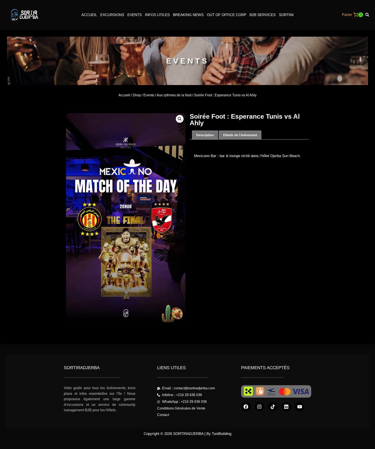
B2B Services (263, 15)
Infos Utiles (157, 15)
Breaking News (188, 15)
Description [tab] (205, 135)
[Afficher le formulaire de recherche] (368, 15)
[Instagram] (259, 406)
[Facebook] (246, 406)
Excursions (112, 15)
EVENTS (187, 61)
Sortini (286, 15)
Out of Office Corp (226, 15)
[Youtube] (299, 406)
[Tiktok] (273, 406)
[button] (180, 119)
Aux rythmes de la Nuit (174, 95)
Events (134, 15)
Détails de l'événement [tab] (240, 135)
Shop (137, 95)
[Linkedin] (286, 406)
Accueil (89, 15)
